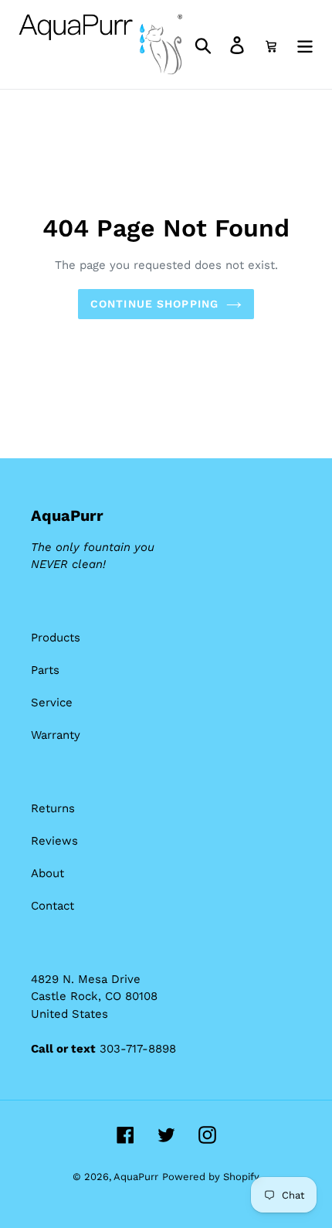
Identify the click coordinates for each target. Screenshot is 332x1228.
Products (55, 638)
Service (52, 702)
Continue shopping (154, 304)
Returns (53, 808)
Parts (45, 670)
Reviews (54, 841)
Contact (52, 906)
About (47, 873)
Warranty (55, 735)
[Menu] (305, 44)
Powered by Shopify (210, 1176)
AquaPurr (135, 1176)
